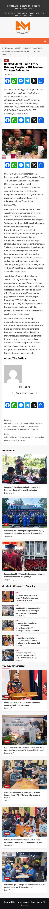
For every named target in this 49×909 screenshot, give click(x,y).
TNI (6, 61)
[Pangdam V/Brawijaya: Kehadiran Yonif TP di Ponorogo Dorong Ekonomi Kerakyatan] (24, 469)
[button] (4, 41)
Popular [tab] (18, 586)
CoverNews (35, 902)
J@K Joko (9, 75)
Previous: (23, 425)
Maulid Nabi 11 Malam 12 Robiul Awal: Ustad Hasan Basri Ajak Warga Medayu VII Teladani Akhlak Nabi (27, 612)
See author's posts (24, 393)
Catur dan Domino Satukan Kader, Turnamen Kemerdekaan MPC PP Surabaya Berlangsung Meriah (27, 627)
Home (31, 13)
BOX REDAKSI (12, 6)
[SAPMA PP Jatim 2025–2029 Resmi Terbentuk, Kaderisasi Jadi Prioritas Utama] (8, 596)
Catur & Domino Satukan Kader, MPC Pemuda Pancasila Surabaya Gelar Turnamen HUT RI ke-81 (27, 642)
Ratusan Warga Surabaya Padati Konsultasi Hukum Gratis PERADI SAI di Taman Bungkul (26, 657)
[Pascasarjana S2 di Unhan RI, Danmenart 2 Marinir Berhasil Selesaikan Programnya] (24, 556)
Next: (24, 437)
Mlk (7, 801)
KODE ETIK (36, 6)
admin (8, 708)
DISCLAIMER (25, 6)
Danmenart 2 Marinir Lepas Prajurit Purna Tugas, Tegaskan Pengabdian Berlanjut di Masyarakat (24, 532)
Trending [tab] (30, 586)
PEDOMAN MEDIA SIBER (24, 8)
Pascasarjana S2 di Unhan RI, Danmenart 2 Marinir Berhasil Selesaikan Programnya (24, 575)
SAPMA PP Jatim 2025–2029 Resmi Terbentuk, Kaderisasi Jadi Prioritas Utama (26, 598)
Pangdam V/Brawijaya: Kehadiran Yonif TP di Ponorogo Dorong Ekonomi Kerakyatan (22, 488)
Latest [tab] (7, 586)
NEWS (17, 593)
